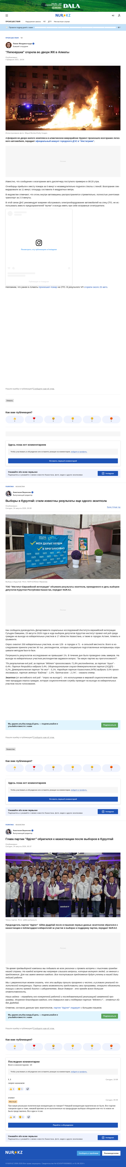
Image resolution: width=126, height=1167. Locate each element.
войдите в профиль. (79, 452)
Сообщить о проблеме (88, 1153)
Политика (10, 486)
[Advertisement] (63, 161)
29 (53, 1048)
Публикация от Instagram (39, 282)
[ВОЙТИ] (119, 15)
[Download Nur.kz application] (63, 6)
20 (111, 1048)
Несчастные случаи (62, 22)
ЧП (44, 22)
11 (15, 1048)
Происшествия (13, 22)
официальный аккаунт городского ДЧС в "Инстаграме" (64, 141)
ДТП (49, 22)
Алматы (10, 401)
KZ (113, 15)
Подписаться (109, 725)
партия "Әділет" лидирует (66, 1008)
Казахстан (20, 486)
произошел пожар (48, 287)
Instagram (110, 473)
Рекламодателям (111, 1153)
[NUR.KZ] (63, 15)
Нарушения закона (33, 22)
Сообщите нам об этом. (44, 389)
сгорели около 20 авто (95, 287)
